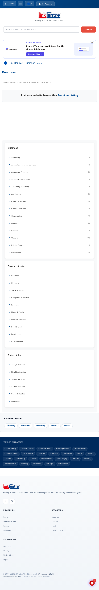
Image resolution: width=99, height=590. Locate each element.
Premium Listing (68, 95)
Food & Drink (16, 327)
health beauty (20, 459)
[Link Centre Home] (49, 15)
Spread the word (18, 379)
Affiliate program (18, 386)
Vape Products (46, 459)
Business (30, 63)
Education (15, 305)
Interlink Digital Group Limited (12, 576)
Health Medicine (80, 449)
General (50, 238)
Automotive (25, 426)
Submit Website (9, 521)
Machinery (87, 459)
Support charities (18, 394)
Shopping (15, 283)
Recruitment (50, 252)
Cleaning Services (50, 209)
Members (7, 530)
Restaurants (37, 464)
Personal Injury (61, 459)
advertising (10, 426)
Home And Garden (44, 449)
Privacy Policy (57, 530)
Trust (54, 526)
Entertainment (17, 341)
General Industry (10, 449)
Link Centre (15, 63)
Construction (50, 216)
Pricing (6, 526)
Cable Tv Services (50, 201)
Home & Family (17, 312)
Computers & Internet (20, 298)
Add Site (10, 4)
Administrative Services (50, 179)
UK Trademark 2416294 (46, 574)
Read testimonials (18, 372)
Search (88, 29)
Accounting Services (50, 172)
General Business (27, 449)
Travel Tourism (28, 454)
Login (5, 560)
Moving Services (10, 464)
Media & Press (9, 555)
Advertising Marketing (50, 187)
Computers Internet (11, 454)
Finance (50, 230)
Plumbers (75, 459)
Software (8, 459)
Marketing (55, 426)
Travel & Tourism (18, 290)
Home (5, 517)
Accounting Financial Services (50, 165)
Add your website (18, 365)
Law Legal (49, 464)
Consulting (50, 223)
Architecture (50, 194)
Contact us (15, 401)
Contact (55, 521)
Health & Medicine (18, 319)
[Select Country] (6, 63)
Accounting (50, 157)
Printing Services (50, 245)
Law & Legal (16, 334)
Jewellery (90, 454)
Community (7, 546)
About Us (55, 517)
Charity (6, 551)
